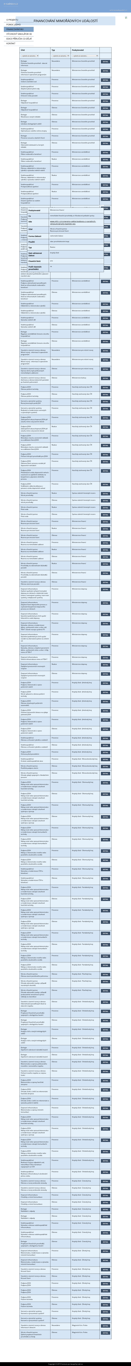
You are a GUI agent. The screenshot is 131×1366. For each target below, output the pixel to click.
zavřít (101, 205)
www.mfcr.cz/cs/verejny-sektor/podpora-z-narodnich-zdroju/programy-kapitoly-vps (73, 222)
